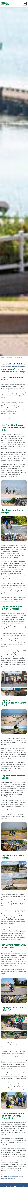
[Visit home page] (5, 3)
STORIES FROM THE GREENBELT (14, 357)
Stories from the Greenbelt (14, 366)
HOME (2, 357)
